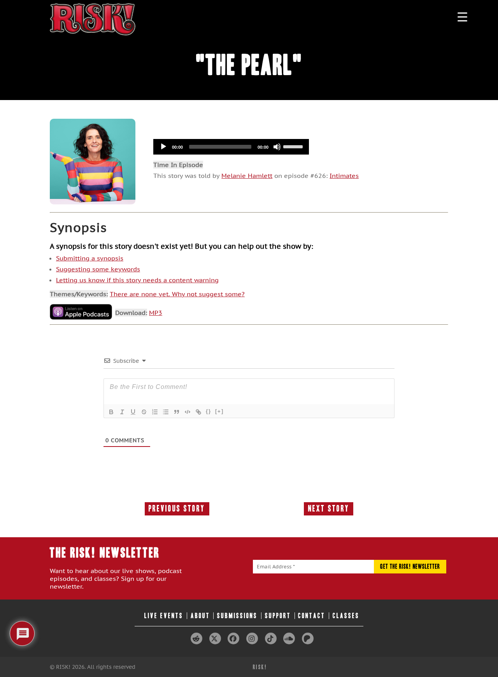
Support (278, 615)
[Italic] (122, 412)
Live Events (163, 615)
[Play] (163, 147)
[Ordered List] (154, 412)
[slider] (294, 146)
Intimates (344, 175)
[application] (231, 147)
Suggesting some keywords (98, 269)
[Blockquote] (176, 412)
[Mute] (277, 147)
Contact (311, 615)
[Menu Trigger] (462, 16)
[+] (219, 411)
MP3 (155, 313)
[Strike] (144, 412)
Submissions (237, 615)
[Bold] (111, 412)
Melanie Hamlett (246, 175)
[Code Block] (187, 412)
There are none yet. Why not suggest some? (177, 294)
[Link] (198, 412)
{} (208, 411)
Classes (346, 615)
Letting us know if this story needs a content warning (137, 280)
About (200, 615)
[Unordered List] (165, 412)
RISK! (260, 667)
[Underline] (133, 412)
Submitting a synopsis (89, 258)
